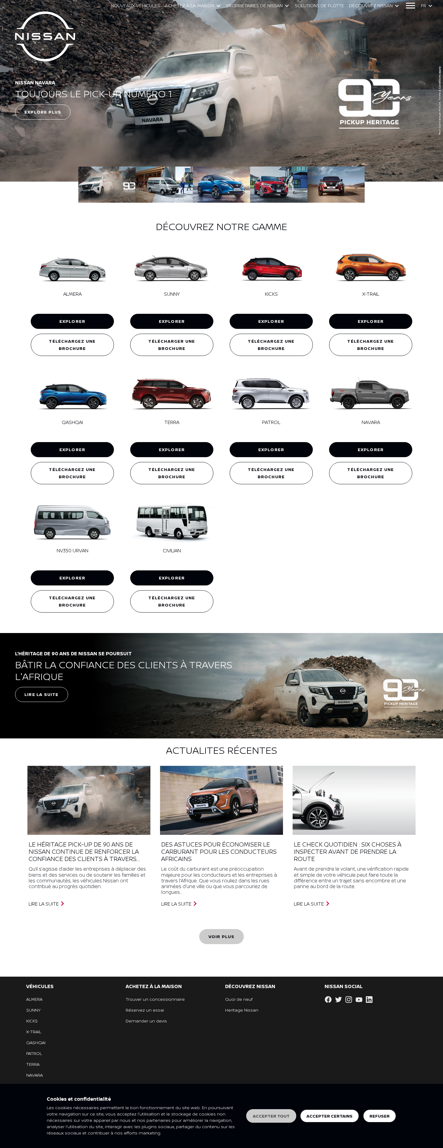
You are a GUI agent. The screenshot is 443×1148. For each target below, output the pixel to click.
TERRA (32, 1064)
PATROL (34, 1053)
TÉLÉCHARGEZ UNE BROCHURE (72, 344)
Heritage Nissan (241, 1010)
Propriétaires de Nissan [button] (254, 5)
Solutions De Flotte (319, 5)
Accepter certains (329, 1116)
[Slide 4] (336, 185)
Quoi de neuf (239, 999)
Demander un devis (146, 1021)
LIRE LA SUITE (44, 903)
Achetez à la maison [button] (189, 5)
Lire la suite (41, 694)
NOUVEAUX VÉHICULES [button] (135, 5)
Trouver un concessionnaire (155, 999)
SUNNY (33, 1010)
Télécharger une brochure (171, 344)
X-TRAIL (33, 1031)
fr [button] (423, 5)
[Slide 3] (278, 185)
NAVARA (34, 1075)
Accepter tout (271, 1116)
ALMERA (34, 999)
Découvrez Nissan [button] (371, 5)
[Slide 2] (221, 185)
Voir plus (222, 936)
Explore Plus (42, 112)
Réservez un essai (145, 1010)
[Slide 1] (164, 185)
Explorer (72, 321)
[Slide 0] (107, 185)
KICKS (32, 1021)
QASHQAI (36, 1042)
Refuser (379, 1116)
